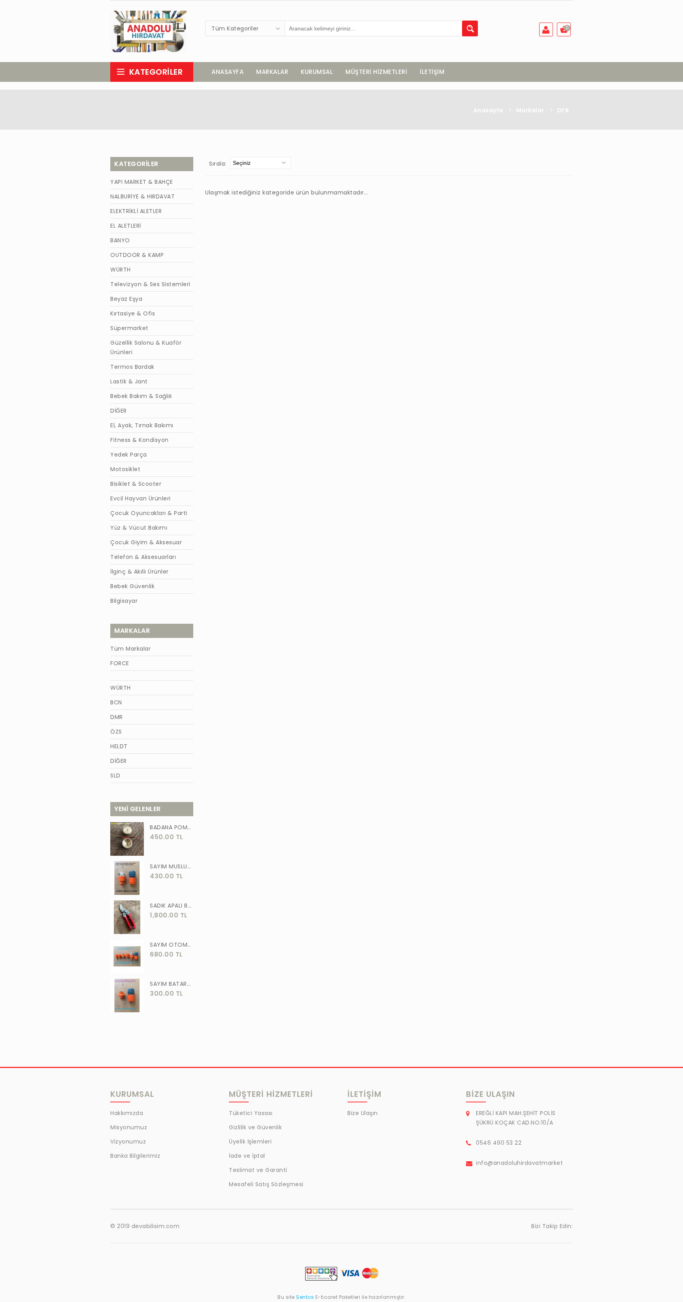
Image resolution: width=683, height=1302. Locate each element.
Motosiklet (125, 469)
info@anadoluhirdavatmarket (519, 1163)
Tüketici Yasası (251, 1113)
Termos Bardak (132, 367)
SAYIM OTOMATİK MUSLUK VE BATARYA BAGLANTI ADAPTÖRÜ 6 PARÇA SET (171, 945)
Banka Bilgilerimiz (135, 1156)
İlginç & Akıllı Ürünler (139, 572)
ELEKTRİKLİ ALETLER (136, 211)
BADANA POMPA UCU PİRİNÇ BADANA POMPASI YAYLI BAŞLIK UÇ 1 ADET (171, 827)
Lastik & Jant (129, 381)
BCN (116, 702)
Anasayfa (488, 110)
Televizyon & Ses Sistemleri (150, 284)
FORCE (119, 663)
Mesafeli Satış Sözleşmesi (266, 1184)
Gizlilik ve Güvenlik (255, 1127)
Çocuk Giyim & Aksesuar (146, 542)
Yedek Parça (128, 455)
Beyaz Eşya (126, 299)
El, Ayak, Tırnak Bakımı (142, 425)
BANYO (120, 240)
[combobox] (245, 28)
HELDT (119, 746)
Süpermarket (129, 328)
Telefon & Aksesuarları (143, 557)
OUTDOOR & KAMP (137, 255)
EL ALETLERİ (125, 226)
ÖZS (116, 732)
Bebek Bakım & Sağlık (141, 396)
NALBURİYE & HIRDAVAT (142, 196)
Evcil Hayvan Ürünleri (140, 498)
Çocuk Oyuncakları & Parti (148, 513)
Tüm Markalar (130, 649)
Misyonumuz (128, 1127)
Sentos (305, 1297)
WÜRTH (120, 270)
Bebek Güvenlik (132, 586)
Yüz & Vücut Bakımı (138, 528)
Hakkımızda (126, 1113)
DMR (116, 717)
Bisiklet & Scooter (135, 484)
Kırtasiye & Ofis (132, 313)
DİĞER (118, 411)
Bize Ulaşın (362, 1113)
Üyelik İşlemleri (250, 1141)
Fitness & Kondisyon (139, 440)
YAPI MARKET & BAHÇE (141, 182)
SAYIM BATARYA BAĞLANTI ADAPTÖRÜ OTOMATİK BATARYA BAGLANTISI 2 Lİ (171, 984)
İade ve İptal (247, 1156)
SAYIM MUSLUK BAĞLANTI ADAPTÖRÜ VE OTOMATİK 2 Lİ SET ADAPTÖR (171, 866)
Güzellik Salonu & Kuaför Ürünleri (145, 347)
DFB (563, 110)
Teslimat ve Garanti (258, 1170)
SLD (115, 775)
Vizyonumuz (128, 1141)
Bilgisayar (124, 601)
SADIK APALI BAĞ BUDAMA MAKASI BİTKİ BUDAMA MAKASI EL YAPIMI (171, 906)
